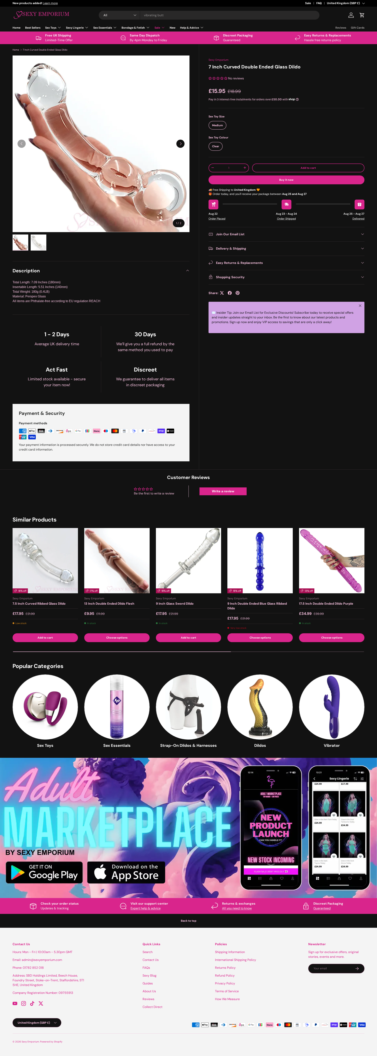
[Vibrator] (331, 707)
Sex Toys (50, 27)
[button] (362, 15)
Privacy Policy (225, 983)
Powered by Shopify (51, 1041)
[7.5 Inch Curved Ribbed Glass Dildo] (45, 560)
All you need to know (237, 908)
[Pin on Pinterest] (238, 293)
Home (16, 27)
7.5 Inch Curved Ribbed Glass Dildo (39, 604)
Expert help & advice (146, 908)
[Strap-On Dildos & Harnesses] (188, 707)
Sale (308, 3)
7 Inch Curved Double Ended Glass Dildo (45, 50)
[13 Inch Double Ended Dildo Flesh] (117, 560)
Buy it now (286, 179)
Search (148, 952)
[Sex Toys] (45, 707)
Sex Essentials (102, 27)
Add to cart (308, 167)
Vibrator (332, 745)
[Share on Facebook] (230, 293)
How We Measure (227, 999)
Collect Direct (152, 1007)
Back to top (188, 920)
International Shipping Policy (235, 960)
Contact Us (151, 960)
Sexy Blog (149, 975)
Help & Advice (189, 27)
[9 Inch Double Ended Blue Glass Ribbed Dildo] (260, 560)
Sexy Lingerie (75, 27)
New (172, 27)
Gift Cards (357, 27)
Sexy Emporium (219, 60)
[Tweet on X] (222, 293)
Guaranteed (322, 908)
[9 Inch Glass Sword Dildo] (188, 560)
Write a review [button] (223, 491)
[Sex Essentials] (116, 707)
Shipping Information (230, 952)
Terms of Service (227, 991)
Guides (148, 983)
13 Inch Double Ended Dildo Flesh (109, 604)
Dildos (260, 745)
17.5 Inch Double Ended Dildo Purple (326, 604)
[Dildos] (260, 707)
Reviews (340, 27)
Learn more (67, 3)
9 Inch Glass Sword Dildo (175, 604)
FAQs (146, 968)
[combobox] (209, 15)
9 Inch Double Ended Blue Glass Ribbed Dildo (257, 606)
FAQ (319, 3)
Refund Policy (225, 975)
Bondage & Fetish (133, 27)
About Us (149, 991)
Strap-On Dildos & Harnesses (188, 745)
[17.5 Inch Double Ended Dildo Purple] (331, 560)
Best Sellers (32, 27)
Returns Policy (225, 968)
